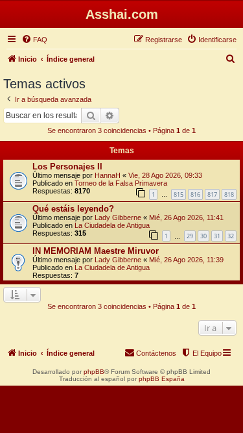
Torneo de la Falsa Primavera (121, 183)
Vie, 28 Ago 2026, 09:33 (165, 175)
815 (178, 194)
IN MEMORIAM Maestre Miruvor (95, 251)
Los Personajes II (67, 166)
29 (190, 236)
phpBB (94, 371)
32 (230, 236)
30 (203, 236)
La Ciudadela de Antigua (112, 225)
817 (212, 194)
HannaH (108, 175)
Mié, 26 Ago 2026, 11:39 (186, 260)
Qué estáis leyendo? (73, 209)
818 (229, 194)
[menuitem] (34, 39)
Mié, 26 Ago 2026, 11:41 (186, 217)
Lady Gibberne (118, 217)
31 (217, 236)
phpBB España (162, 378)
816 (195, 194)
